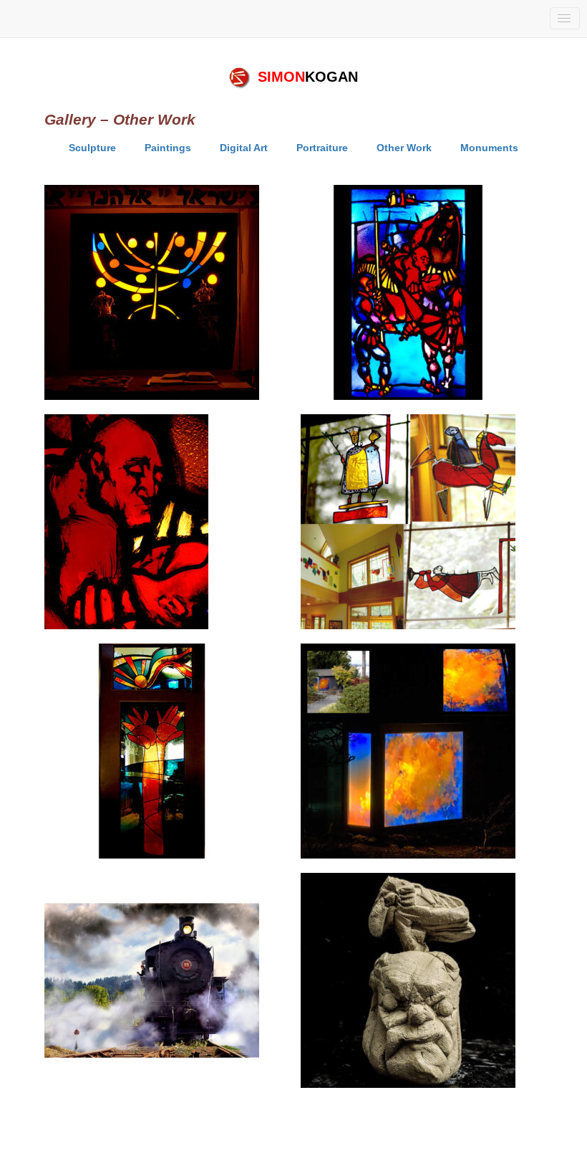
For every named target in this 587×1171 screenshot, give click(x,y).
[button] (565, 18)
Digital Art (244, 147)
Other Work (404, 147)
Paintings (168, 147)
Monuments (489, 147)
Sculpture (92, 147)
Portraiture (322, 147)
